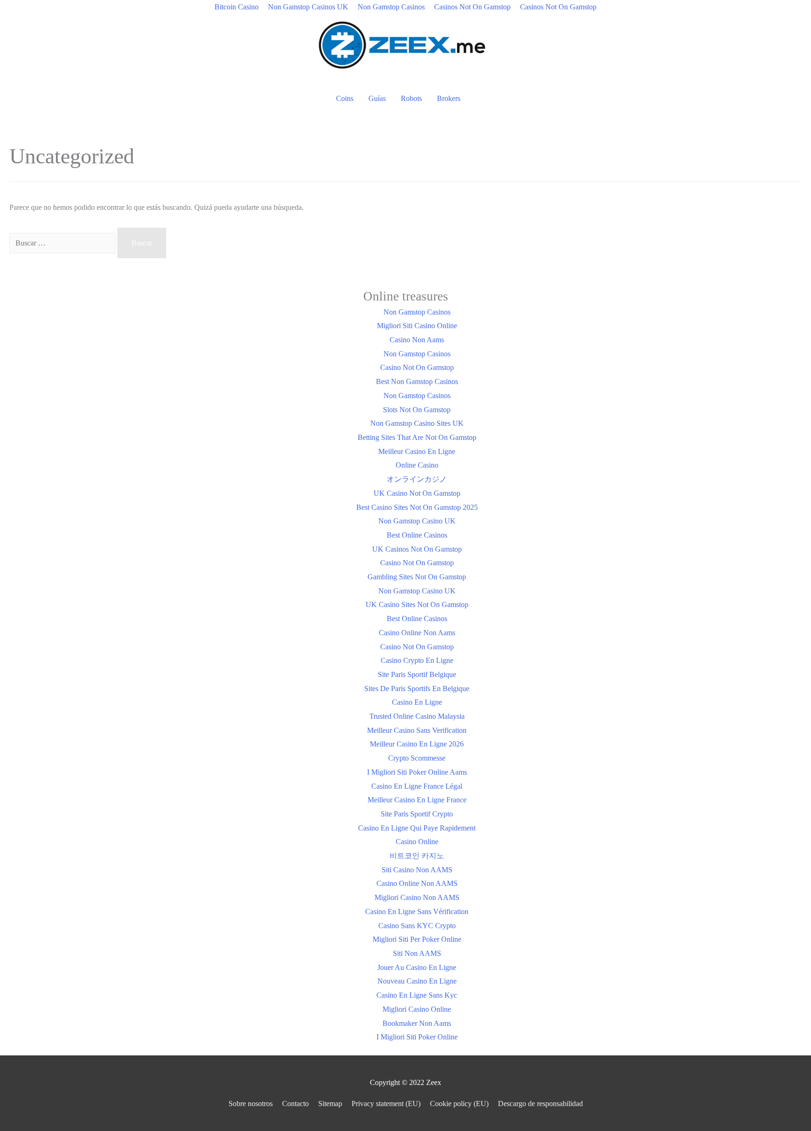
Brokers (448, 98)
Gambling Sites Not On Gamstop (416, 577)
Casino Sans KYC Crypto (417, 926)
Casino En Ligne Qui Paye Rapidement (416, 828)
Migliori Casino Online (417, 1009)
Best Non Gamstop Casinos (417, 381)
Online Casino (417, 465)
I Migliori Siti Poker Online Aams (417, 772)
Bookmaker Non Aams (417, 1023)
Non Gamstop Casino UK (417, 521)
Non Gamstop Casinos (391, 7)
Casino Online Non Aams (417, 633)
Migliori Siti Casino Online (417, 326)
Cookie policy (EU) (459, 1104)
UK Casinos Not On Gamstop (417, 549)
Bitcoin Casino (236, 7)
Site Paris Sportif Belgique (417, 674)
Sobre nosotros (251, 1104)
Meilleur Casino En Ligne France (417, 800)
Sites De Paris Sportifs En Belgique (416, 688)
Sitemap (330, 1104)
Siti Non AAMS (417, 953)
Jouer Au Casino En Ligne (416, 967)
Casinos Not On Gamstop (472, 7)
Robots (411, 98)
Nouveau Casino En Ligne (417, 981)
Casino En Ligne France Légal (416, 786)
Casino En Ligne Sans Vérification (416, 912)
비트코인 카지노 (417, 856)
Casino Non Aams (417, 340)
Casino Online (417, 842)
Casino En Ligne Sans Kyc (416, 995)
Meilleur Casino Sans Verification (417, 730)
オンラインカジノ (417, 479)
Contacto (295, 1104)
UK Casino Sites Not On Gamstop (417, 604)
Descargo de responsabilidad (540, 1104)
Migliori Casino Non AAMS (417, 897)
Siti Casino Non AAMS (417, 870)
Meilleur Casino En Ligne (416, 451)
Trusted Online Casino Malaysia (417, 716)
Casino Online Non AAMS (417, 883)
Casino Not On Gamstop (417, 367)
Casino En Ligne (417, 702)
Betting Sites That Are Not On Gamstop (417, 437)
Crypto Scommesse (416, 758)
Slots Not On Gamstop (417, 410)
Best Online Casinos (417, 535)
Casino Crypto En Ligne (417, 660)
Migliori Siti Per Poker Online (417, 939)
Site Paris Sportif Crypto (417, 814)
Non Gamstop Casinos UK (308, 7)
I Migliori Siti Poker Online (417, 1037)
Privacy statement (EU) (386, 1104)
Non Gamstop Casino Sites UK (417, 423)
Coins (344, 98)
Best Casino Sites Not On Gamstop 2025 (417, 507)
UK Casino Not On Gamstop (417, 493)
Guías (377, 98)
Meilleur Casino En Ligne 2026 (417, 744)
